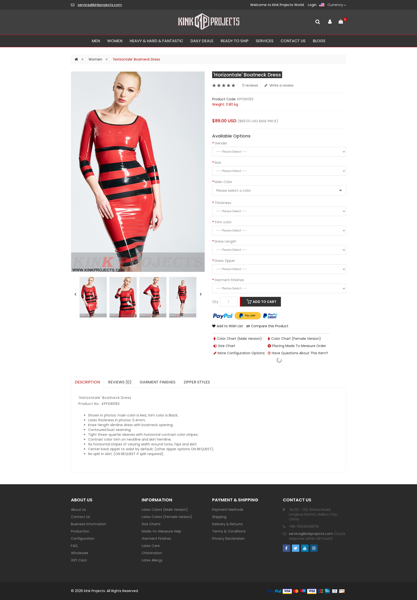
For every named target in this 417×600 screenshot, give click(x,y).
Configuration (82, 538)
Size (218, 162)
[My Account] (330, 20)
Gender (221, 143)
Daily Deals (201, 41)
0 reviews (250, 85)
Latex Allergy (152, 560)
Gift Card (78, 560)
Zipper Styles (197, 382)
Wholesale (79, 553)
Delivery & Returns (227, 524)
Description (87, 382)
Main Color (223, 181)
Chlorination (152, 553)
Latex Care (151, 545)
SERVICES (264, 41)
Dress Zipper (225, 260)
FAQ (74, 545)
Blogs (319, 41)
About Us (78, 509)
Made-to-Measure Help (161, 531)
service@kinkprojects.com (100, 4)
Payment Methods (227, 509)
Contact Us (80, 516)
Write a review (281, 85)
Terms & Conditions (229, 531)
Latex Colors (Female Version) (167, 516)
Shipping (219, 516)
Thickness (223, 202)
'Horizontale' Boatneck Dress (136, 59)
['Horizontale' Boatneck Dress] (93, 297)
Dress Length (225, 241)
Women (114, 41)
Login (312, 4)
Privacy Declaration (228, 538)
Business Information (88, 524)
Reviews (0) (120, 382)
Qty (215, 301)
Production (80, 531)
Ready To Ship (235, 41)
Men (96, 41)
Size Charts (151, 524)
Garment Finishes (229, 280)
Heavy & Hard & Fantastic (156, 41)
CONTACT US (293, 41)
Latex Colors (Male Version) (165, 509)
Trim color (223, 222)
